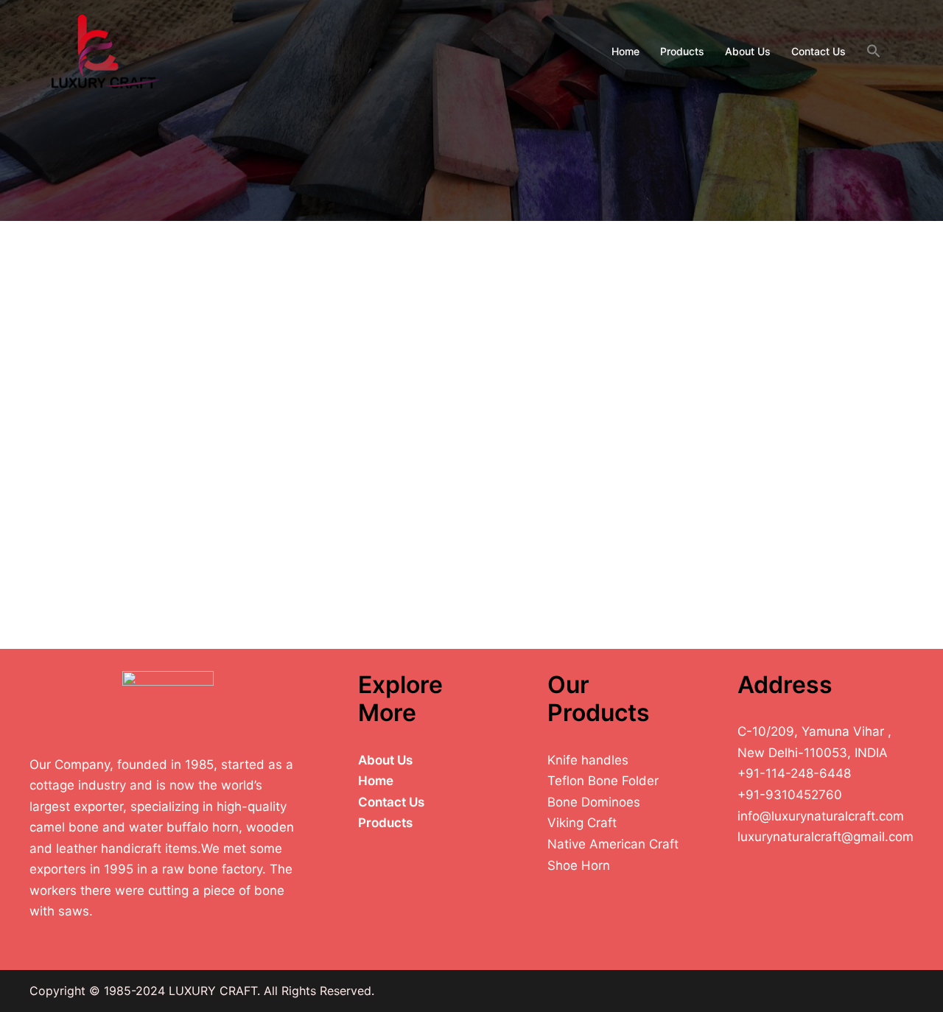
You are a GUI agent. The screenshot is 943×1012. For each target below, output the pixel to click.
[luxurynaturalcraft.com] (106, 50)
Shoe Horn (578, 865)
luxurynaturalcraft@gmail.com (825, 836)
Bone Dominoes (593, 802)
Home (625, 51)
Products (682, 51)
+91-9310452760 (789, 794)
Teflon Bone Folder (603, 780)
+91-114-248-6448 (794, 773)
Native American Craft (613, 844)
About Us (748, 51)
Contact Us (818, 51)
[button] (873, 51)
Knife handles (587, 760)
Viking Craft (582, 822)
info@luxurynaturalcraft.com (820, 816)
